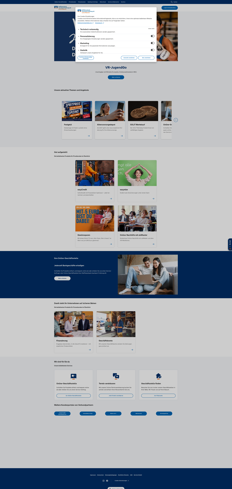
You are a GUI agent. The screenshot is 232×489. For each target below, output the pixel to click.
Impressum (98, 23)
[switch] (152, 36)
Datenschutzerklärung (85, 23)
